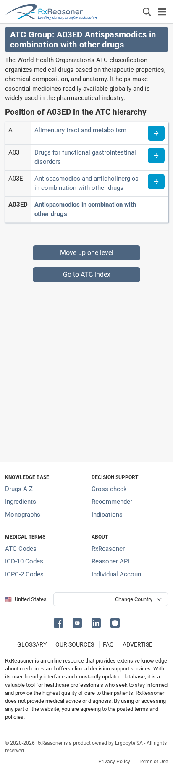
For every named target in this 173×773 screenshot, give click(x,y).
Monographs (22, 514)
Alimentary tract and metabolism (80, 130)
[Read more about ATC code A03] (156, 155)
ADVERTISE (137, 644)
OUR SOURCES (74, 644)
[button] (60, 622)
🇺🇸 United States (26, 599)
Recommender (112, 501)
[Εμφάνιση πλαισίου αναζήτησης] (147, 11)
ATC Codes (21, 548)
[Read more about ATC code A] (156, 133)
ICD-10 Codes (24, 561)
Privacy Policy (114, 762)
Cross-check (109, 489)
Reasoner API (110, 561)
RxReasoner (108, 548)
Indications (107, 514)
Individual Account (117, 574)
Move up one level (86, 253)
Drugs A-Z (19, 489)
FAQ (108, 644)
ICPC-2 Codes (24, 574)
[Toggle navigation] (162, 11)
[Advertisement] (86, 368)
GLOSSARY (32, 644)
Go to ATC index (86, 275)
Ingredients (20, 501)
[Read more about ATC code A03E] (156, 181)
